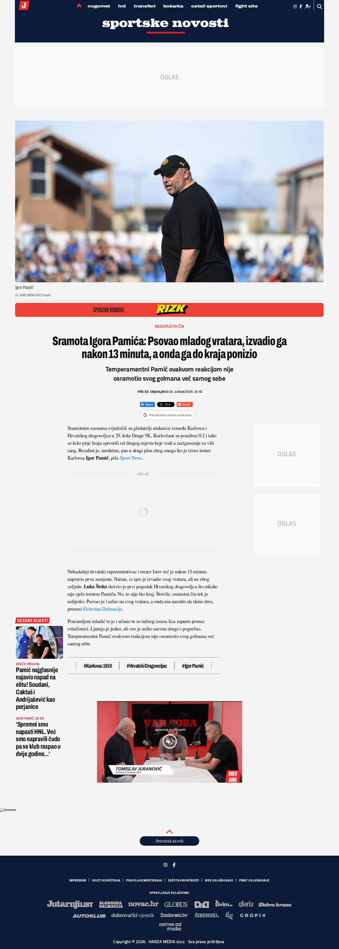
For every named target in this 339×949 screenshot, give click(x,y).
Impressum (77, 880)
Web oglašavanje (219, 880)
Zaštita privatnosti (183, 880)
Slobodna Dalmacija (102, 608)
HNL (122, 6)
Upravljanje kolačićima (169, 893)
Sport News (131, 457)
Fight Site (246, 6)
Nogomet (99, 6)
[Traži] (320, 6)
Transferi (144, 6)
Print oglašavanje (254, 880)
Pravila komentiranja (144, 880)
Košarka (173, 6)
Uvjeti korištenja (106, 880)
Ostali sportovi (209, 6)
